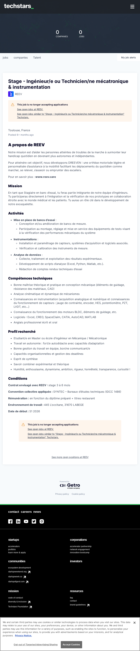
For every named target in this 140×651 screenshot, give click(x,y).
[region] (70, 634)
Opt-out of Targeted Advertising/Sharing (36, 644)
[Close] (134, 622)
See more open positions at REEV (70, 457)
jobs (5, 57)
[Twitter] (36, 523)
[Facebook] (12, 523)
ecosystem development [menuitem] (19, 568)
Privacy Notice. (23, 635)
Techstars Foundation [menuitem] (18, 606)
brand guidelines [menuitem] (78, 605)
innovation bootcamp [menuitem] (79, 552)
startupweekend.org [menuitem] (17, 571)
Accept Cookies (71, 644)
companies (21, 57)
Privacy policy (62, 494)
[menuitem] (133, 7)
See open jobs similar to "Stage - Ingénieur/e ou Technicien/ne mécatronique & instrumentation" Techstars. (70, 115)
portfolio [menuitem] (12, 549)
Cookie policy (78, 494)
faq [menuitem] (71, 598)
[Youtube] (28, 523)
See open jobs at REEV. (30, 109)
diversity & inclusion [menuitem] (17, 601)
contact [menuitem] (73, 601)
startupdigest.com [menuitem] (16, 581)
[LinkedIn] (20, 523)
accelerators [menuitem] (14, 546)
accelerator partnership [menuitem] (81, 546)
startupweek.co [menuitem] (15, 576)
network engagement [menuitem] (80, 549)
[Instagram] (43, 523)
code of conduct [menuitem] (15, 598)
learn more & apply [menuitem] (17, 552)
